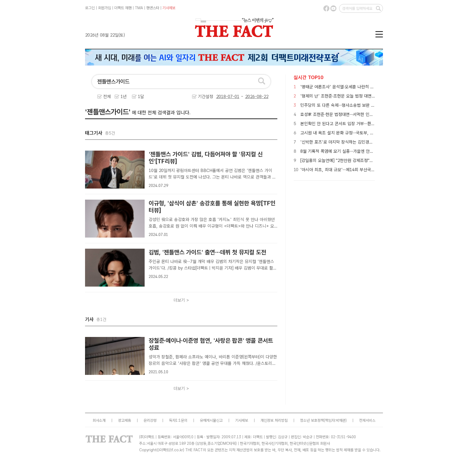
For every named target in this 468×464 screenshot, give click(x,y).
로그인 (90, 8)
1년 (124, 96)
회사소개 (99, 420)
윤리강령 (150, 420)
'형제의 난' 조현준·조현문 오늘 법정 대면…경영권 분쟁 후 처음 (354, 96)
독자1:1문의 (178, 420)
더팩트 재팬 (123, 8)
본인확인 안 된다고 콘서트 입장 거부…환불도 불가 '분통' (349, 123)
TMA (139, 8)
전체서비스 (367, 420)
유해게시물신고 (211, 420)
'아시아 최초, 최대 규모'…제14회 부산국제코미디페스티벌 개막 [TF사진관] (365, 169)
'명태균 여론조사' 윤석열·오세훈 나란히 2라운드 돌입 (346, 86)
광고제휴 (124, 420)
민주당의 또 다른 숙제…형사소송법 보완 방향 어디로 (345, 105)
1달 (141, 96)
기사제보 (169, 8)
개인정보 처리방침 (274, 420)
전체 (107, 96)
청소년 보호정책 (312, 420)
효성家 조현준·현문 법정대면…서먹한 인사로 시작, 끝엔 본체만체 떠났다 (362, 114)
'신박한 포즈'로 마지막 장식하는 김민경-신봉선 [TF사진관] (352, 142)
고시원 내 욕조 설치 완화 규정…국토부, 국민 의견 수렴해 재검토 (356, 132)
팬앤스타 (152, 8)
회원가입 (104, 8)
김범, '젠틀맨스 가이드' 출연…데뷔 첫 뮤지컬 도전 (207, 252)
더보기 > (181, 300)
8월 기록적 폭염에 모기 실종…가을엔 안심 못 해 (342, 151)
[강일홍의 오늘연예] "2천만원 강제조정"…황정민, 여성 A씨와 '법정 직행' (363, 160)
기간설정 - (221, 96)
